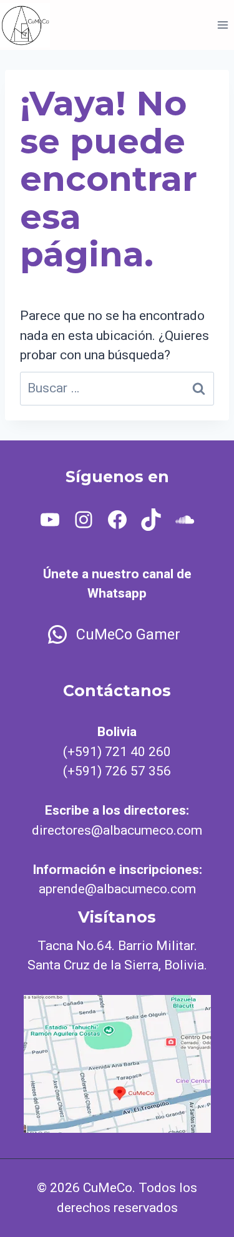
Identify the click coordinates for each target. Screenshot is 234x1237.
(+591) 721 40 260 (117, 751)
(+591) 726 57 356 (117, 771)
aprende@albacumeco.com (117, 888)
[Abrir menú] (222, 24)
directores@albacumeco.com (117, 830)
